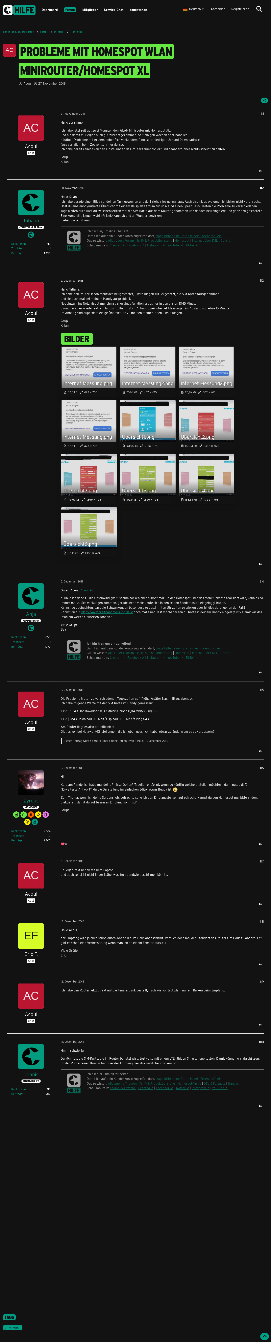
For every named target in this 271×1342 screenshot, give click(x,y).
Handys (233, 1083)
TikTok (189, 245)
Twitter (181, 1088)
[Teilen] (264, 100)
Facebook (134, 245)
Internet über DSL (205, 240)
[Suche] (259, 9)
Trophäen (17, 248)
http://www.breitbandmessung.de (105, 612)
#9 (262, 982)
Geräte (225, 240)
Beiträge (16, 253)
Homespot (182, 240)
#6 (262, 768)
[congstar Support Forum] (19, 9)
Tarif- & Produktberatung (154, 240)
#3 (262, 280)
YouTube (173, 245)
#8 (262, 921)
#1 (262, 113)
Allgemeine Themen (122, 1083)
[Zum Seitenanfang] (264, 1336)
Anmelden (218, 9)
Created (115, 245)
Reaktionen (18, 244)
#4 (262, 581)
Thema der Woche (123, 1088)
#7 (262, 861)
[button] (194, 9)
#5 (262, 690)
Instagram (154, 245)
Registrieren (240, 9)
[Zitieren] (260, 170)
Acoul (84, 590)
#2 (262, 188)
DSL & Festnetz (214, 1083)
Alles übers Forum (121, 240)
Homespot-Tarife (189, 1083)
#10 (261, 1042)
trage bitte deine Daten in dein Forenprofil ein (189, 236)
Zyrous (139, 741)
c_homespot (12, 1327)
